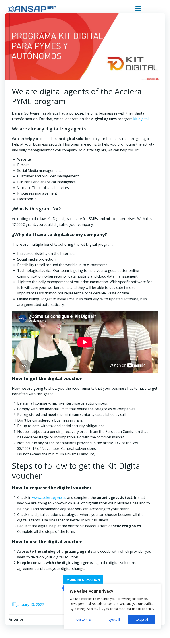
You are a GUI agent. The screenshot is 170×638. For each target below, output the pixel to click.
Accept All (142, 619)
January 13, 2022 (30, 604)
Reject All (113, 619)
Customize (84, 619)
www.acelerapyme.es (49, 497)
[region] (112, 606)
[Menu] (138, 8)
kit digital (141, 118)
